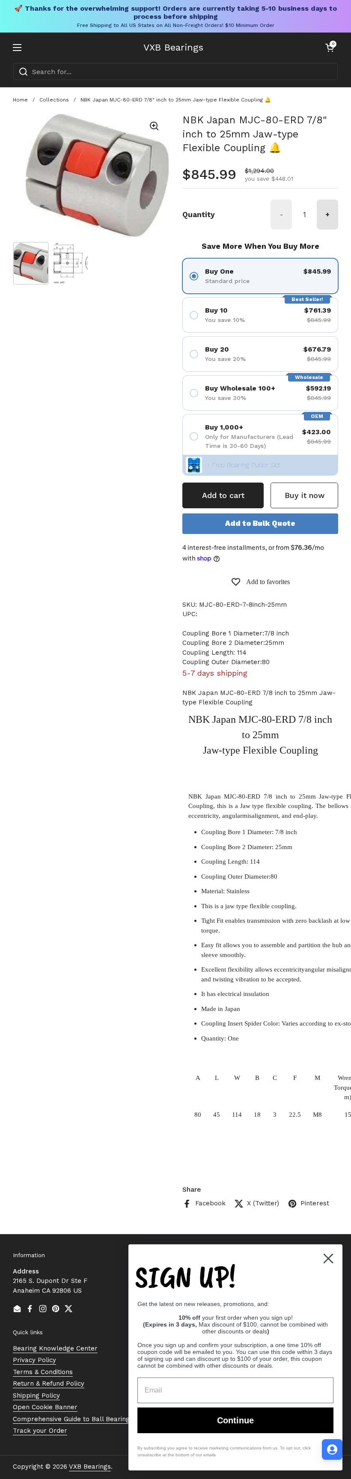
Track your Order (40, 1430)
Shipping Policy (36, 1395)
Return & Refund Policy (48, 1383)
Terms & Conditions (43, 1372)
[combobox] (175, 71)
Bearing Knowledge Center (55, 1348)
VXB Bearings (173, 47)
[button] (329, 47)
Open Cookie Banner (45, 1407)
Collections (54, 100)
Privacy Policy (34, 1360)
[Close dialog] (328, 1258)
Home (20, 100)
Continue (235, 1420)
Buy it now (304, 495)
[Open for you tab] (332, 1449)
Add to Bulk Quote (260, 523)
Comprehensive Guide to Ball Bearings (73, 1419)
